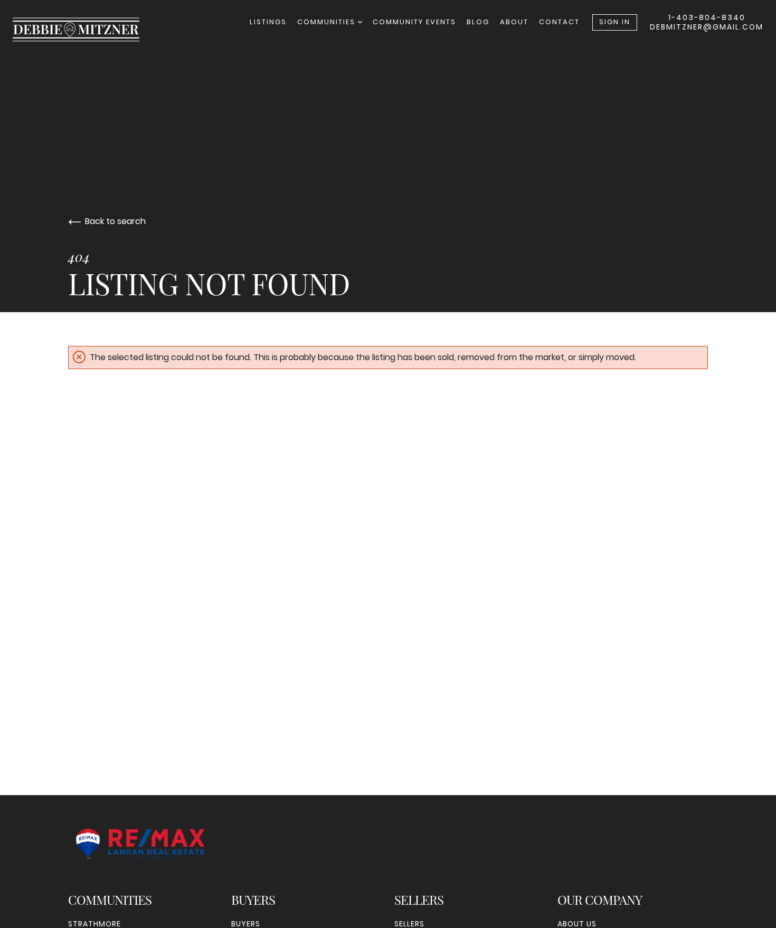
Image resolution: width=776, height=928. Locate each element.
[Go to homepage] (86, 29)
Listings (268, 22)
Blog (478, 22)
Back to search (115, 221)
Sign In (614, 22)
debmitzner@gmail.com (706, 27)
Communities (327, 22)
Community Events (414, 22)
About (514, 22)
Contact (559, 22)
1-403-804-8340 (706, 17)
